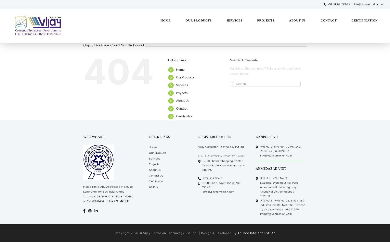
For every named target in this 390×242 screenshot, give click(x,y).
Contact (181, 108)
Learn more (118, 201)
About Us (182, 100)
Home (180, 69)
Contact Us (156, 175)
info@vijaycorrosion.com (369, 4)
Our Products (185, 77)
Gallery (153, 187)
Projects (182, 93)
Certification (184, 116)
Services (182, 85)
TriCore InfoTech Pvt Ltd (256, 233)
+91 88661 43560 (337, 4)
